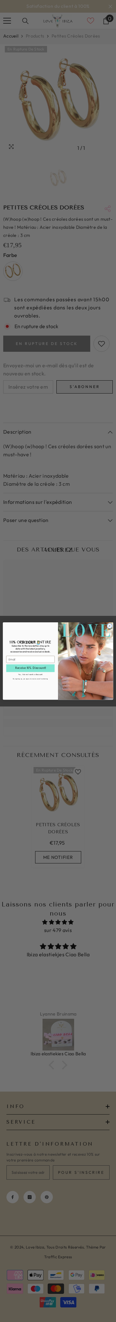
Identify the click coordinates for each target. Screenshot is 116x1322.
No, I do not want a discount (30, 674)
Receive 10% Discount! (30, 668)
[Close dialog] (109, 625)
